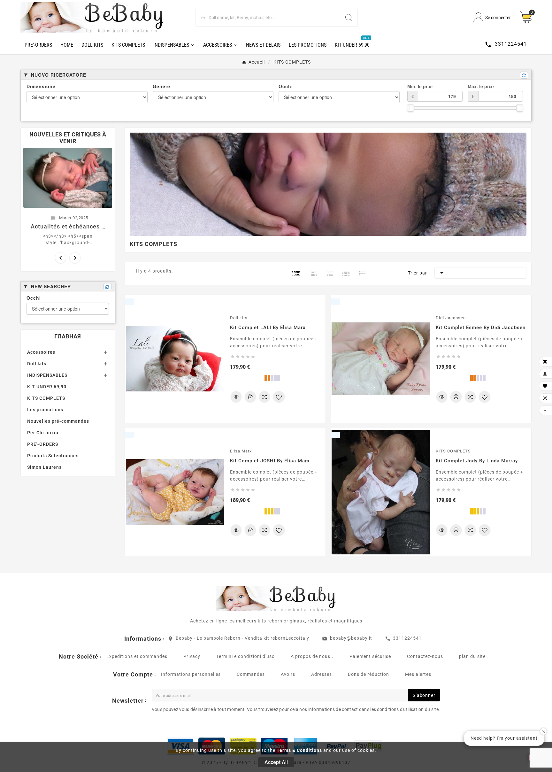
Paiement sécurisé (370, 656)
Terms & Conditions (299, 750)
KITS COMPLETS (46, 398)
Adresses (321, 674)
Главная (67, 336)
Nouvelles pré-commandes (58, 421)
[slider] (410, 108)
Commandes (251, 674)
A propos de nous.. (312, 656)
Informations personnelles (191, 674)
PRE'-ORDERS (42, 444)
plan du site (472, 656)
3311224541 (407, 638)
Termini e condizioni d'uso (245, 656)
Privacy (191, 656)
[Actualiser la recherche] (524, 75)
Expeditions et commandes (136, 656)
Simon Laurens (44, 467)
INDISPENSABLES (47, 375)
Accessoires (41, 352)
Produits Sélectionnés (53, 455)
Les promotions (45, 409)
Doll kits (36, 363)
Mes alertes (418, 674)
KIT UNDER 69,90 (46, 386)
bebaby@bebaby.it (351, 638)
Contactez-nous (425, 656)
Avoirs (288, 674)
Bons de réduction (368, 674)
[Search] (348, 17)
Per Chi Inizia (42, 432)
